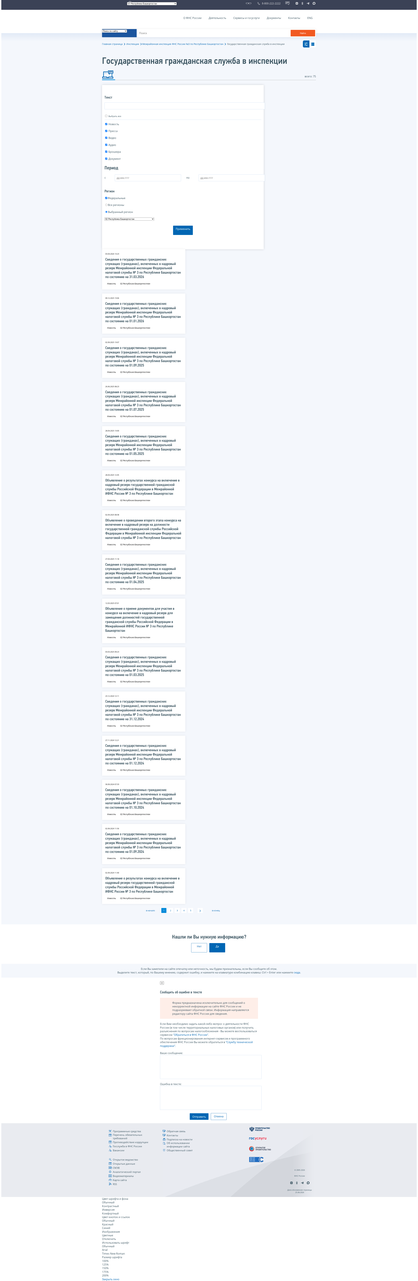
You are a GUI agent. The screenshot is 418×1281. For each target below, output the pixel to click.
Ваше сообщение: (171, 1053)
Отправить (199, 1116)
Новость (113, 124)
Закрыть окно (110, 1279)
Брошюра (114, 152)
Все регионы (116, 205)
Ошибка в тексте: (171, 1084)
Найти (303, 33)
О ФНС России (192, 18)
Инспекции (132, 44)
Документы (274, 18)
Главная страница (112, 44)
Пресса (113, 131)
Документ (114, 159)
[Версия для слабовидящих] (249, 3)
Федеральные (116, 198)
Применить (183, 229)
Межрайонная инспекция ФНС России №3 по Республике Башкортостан (182, 44)
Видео (112, 138)
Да (217, 946)
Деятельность (217, 18)
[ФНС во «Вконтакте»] (296, 3)
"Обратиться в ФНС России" (190, 1035)
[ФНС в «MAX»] (313, 3)
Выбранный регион (120, 212)
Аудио (112, 145)
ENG (310, 18)
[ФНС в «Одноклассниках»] (302, 3)
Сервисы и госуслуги (246, 18)
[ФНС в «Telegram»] (307, 3)
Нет (199, 946)
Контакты (294, 18)
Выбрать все (114, 116)
